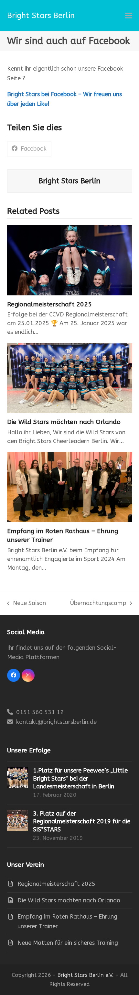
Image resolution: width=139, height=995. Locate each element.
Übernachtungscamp (98, 604)
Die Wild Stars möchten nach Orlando (64, 422)
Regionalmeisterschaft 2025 (49, 304)
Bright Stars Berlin (41, 15)
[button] (128, 15)
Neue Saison (26, 604)
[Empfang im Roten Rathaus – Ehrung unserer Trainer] (69, 487)
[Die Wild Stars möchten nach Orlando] (69, 378)
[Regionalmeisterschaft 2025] (69, 260)
